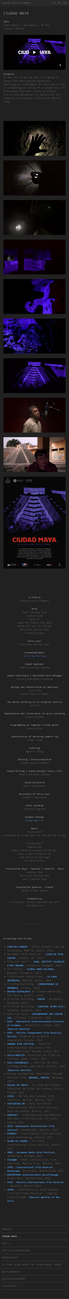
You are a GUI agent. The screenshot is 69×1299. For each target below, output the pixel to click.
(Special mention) (18, 1028)
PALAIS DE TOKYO (17, 1085)
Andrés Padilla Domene (16, 2)
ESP (54, 2)
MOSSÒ (41, 999)
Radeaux (6, 1229)
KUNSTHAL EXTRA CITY (50, 1006)
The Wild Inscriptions (16, 1250)
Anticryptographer (13, 1278)
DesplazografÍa (11, 1271)
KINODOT (12, 1133)
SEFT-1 (6, 1243)
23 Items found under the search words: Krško (31, 1264)
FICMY (10, 1096)
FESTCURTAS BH (16, 1103)
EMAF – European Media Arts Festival (30, 1152)
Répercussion (10, 1257)
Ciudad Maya (9, 1236)
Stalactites (9, 1285)
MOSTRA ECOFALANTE (18, 991)
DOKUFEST (12, 1114)
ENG (65, 2)
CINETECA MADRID (17, 946)
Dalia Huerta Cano (34, 655)
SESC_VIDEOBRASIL (18, 1062)
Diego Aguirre (34, 820)
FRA (59, 2)
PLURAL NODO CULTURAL (40, 969)
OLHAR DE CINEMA (17, 1141)
